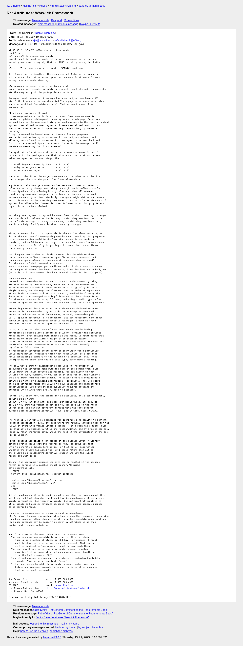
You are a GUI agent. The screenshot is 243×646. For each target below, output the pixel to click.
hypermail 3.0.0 (52, 637)
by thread (70, 627)
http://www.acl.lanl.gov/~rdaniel (68, 588)
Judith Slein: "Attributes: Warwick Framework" (62, 617)
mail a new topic (69, 623)
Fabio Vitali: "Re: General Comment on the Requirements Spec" (75, 613)
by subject (84, 627)
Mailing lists (30, 5)
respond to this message (43, 623)
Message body (40, 20)
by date (59, 627)
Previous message (67, 24)
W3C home (13, 5)
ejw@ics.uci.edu (42, 40)
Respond (56, 20)
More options (71, 20)
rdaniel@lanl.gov (45, 33)
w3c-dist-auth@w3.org (63, 5)
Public (43, 5)
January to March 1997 (92, 5)
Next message (46, 24)
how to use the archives (34, 631)
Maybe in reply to (90, 24)
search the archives (61, 631)
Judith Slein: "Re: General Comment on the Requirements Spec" (70, 609)
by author (97, 627)
